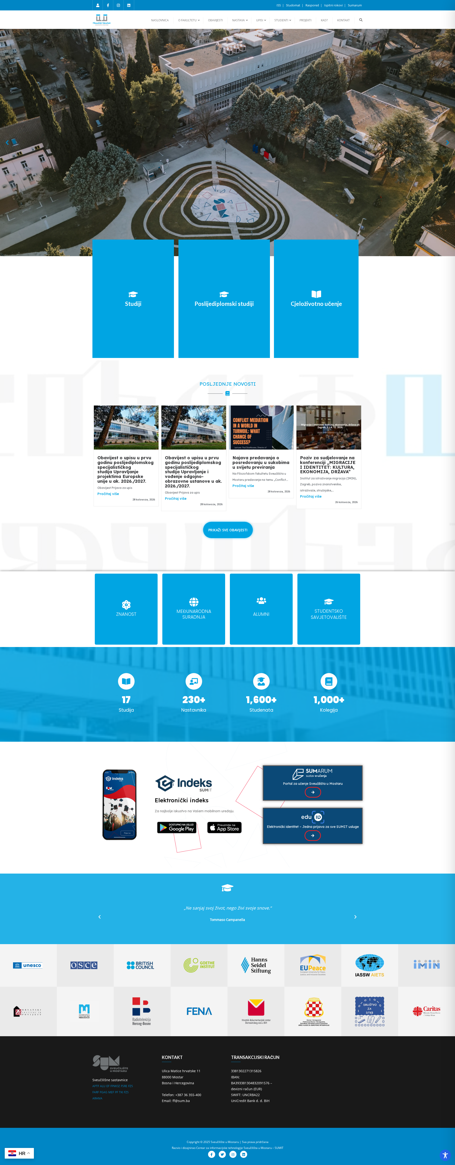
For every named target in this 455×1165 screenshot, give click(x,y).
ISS (279, 5)
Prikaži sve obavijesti (228, 530)
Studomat (293, 5)
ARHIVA (97, 1098)
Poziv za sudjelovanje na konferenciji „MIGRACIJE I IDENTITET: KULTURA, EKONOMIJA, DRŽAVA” (327, 464)
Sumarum (355, 5)
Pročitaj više (108, 493)
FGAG (103, 1092)
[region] (227, 142)
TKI (121, 1092)
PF (116, 1092)
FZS (130, 1086)
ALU (102, 1086)
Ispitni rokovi (333, 5)
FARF (95, 1092)
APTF (95, 1086)
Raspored (312, 5)
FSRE (124, 1086)
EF (107, 1086)
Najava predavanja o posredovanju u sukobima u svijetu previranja (260, 462)
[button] (7, 142)
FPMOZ (115, 1086)
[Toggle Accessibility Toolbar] (445, 1155)
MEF (111, 1092)
